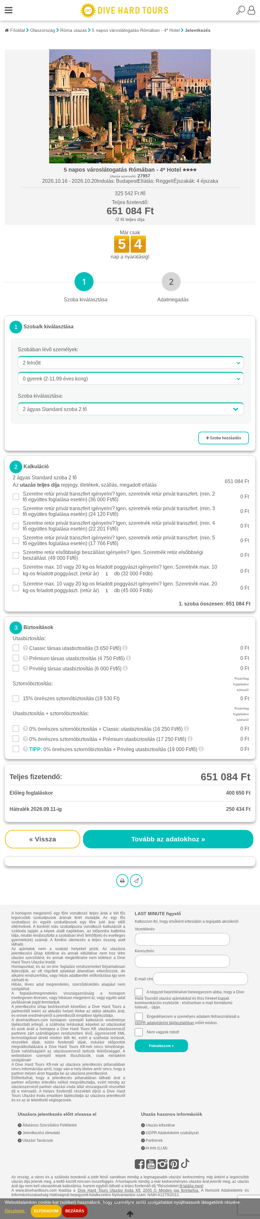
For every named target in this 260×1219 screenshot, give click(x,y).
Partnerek (154, 1140)
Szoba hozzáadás (225, 438)
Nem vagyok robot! (163, 1032)
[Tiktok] (185, 1164)
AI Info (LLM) (156, 1148)
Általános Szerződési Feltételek (49, 1125)
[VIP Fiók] (251, 12)
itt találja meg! (191, 1186)
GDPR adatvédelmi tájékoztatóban (164, 1023)
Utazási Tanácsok (37, 1140)
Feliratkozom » (161, 1046)
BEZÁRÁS (74, 1211)
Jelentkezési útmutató (41, 1133)
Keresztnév (144, 951)
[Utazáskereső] (242, 12)
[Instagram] (162, 1164)
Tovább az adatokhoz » (168, 839)
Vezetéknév (145, 929)
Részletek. (15, 1211)
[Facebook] (140, 1164)
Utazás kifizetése (160, 1125)
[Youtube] (151, 1164)
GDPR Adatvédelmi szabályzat (171, 1133)
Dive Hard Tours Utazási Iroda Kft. (109, 1190)
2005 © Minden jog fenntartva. (171, 1190)
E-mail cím (144, 979)
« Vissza (42, 839)
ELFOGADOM (46, 1211)
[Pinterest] (174, 1164)
